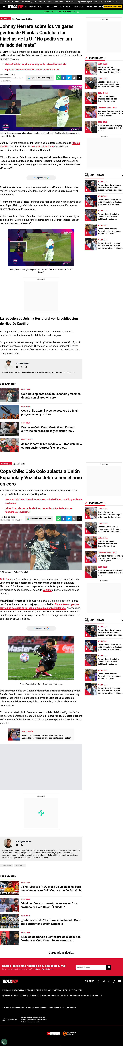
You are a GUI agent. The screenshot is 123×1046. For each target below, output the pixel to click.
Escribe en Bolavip (50, 98)
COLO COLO (51, 6)
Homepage (109, 56)
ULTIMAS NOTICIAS (34, 6)
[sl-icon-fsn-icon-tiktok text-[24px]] (113, 84)
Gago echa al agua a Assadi (87, 2)
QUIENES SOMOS (10, 98)
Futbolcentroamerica (79, 98)
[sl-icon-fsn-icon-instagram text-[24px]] (103, 84)
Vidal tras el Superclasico (64, 2)
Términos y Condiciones (42, 72)
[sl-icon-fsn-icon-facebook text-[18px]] (98, 84)
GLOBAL (47, 93)
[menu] (4, 6)
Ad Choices (70, 110)
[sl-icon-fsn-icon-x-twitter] (108, 84)
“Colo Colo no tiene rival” (42, 2)
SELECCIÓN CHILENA (96, 6)
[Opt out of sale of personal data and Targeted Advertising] (4, 1042)
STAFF (23, 98)
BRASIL (30, 93)
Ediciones (6, 93)
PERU (65, 93)
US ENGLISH (76, 93)
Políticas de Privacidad (36, 110)
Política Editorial (56, 110)
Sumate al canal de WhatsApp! (60, 12)
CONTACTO (34, 98)
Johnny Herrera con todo (110, 2)
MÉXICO (57, 93)
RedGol (64, 98)
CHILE (38, 93)
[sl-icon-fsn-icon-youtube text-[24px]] (119, 84)
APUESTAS (78, 6)
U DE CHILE (65, 6)
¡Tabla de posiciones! (22, 2)
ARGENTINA (19, 93)
